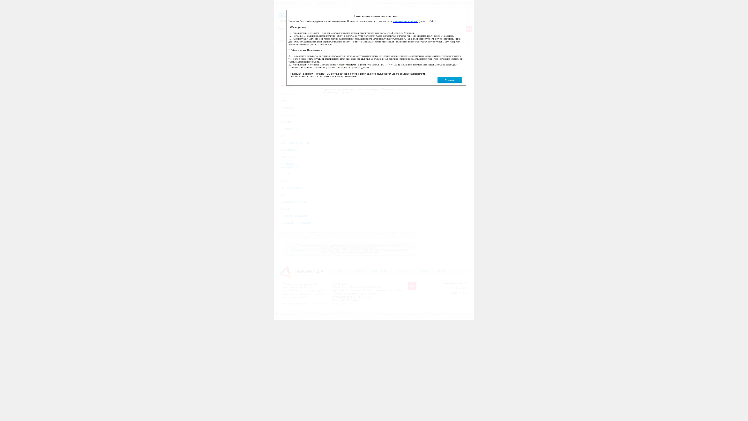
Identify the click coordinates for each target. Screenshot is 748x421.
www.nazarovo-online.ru (405, 21)
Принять (449, 80)
